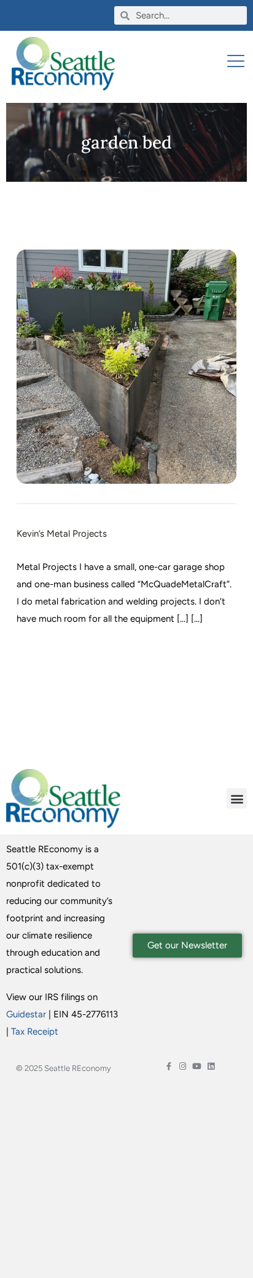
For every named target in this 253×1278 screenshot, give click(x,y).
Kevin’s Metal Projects (62, 533)
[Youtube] (197, 1066)
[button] (237, 798)
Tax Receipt (34, 1031)
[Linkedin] (211, 1066)
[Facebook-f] (169, 1066)
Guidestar (26, 1014)
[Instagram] (183, 1066)
